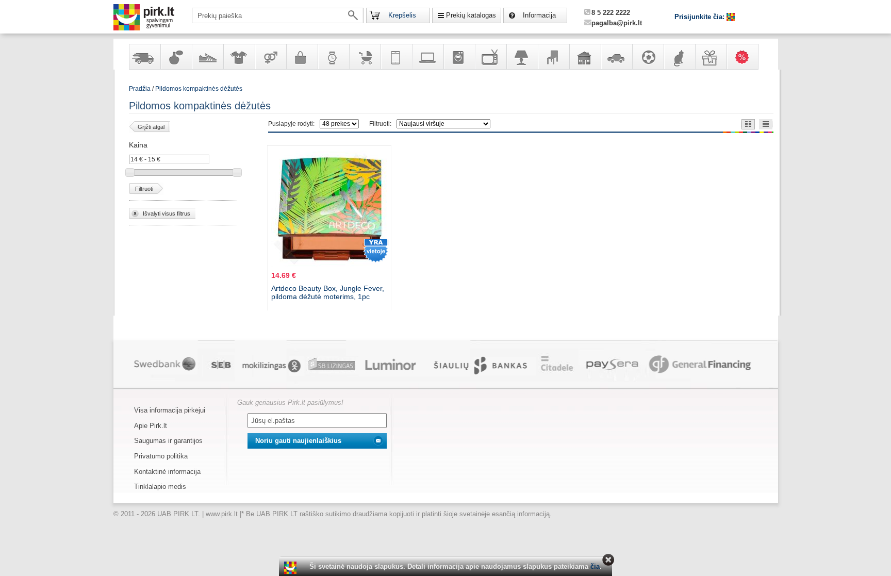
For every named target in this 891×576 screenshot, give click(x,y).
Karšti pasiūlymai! (745, 56)
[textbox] (278, 15)
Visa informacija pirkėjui (169, 410)
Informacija (539, 15)
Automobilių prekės (616, 56)
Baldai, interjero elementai (553, 56)
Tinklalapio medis (160, 486)
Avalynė (207, 56)
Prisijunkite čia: (700, 17)
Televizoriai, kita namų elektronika (490, 56)
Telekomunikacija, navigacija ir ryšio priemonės (396, 56)
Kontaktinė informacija (167, 471)
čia (595, 566)
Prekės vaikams (365, 56)
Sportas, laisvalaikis (648, 56)
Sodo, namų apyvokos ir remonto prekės (585, 56)
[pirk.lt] (292, 568)
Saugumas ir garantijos (168, 441)
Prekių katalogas (471, 15)
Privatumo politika (161, 456)
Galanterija (302, 56)
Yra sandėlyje (144, 56)
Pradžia (140, 88)
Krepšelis (402, 15)
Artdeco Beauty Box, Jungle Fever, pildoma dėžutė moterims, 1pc (327, 292)
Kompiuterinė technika (427, 56)
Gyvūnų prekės (679, 56)
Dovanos (710, 56)
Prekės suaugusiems (270, 56)
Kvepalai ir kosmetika (176, 56)
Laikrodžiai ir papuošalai (333, 56)
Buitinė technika (459, 56)
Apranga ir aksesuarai (239, 56)
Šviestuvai (522, 56)
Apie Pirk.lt (150, 426)
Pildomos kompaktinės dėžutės (198, 88)
